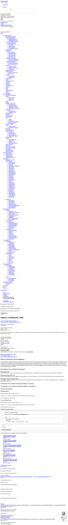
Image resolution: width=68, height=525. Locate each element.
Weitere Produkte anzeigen (6, 465)
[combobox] (7, 21)
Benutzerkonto (4, 290)
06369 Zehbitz (20, 476)
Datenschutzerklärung (35, 505)
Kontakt (5, 7)
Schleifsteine (5, 296)
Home (4, 292)
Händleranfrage (45, 476)
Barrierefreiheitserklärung (48, 505)
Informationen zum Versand (6, 506)
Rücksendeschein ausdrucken (15, 505)
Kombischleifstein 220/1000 (9, 436)
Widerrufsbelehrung (5, 505)
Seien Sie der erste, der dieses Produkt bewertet (10, 322)
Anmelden (5, 4)
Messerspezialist (4, 476)
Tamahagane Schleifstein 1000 (10, 460)
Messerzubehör (6, 293)
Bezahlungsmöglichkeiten (60, 505)
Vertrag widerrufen (26, 505)
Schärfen (5, 294)
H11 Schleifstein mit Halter (9, 455)
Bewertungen (3, 466)
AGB (41, 505)
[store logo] (22, 13)
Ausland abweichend (5, 343)
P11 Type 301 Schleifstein (9, 451)
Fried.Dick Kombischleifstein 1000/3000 (12, 446)
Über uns (35, 476)
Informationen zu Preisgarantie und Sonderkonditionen (7, 516)
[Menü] (66, 512)
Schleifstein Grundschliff (8, 297)
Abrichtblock (40, 365)
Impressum (39, 476)
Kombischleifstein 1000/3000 (9, 441)
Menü (2, 33)
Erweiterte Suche (4, 22)
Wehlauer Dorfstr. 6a (12, 476)
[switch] (63, 520)
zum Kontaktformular (27, 476)
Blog (50, 476)
